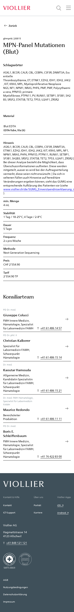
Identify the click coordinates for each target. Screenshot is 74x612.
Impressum (9, 601)
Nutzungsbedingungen (15, 587)
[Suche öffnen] (58, 8)
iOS (59, 505)
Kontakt (7, 505)
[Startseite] (16, 8)
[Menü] (68, 8)
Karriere (38, 512)
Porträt (37, 505)
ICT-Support (9, 512)
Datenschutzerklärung (15, 594)
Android (61, 512)
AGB (5, 579)
